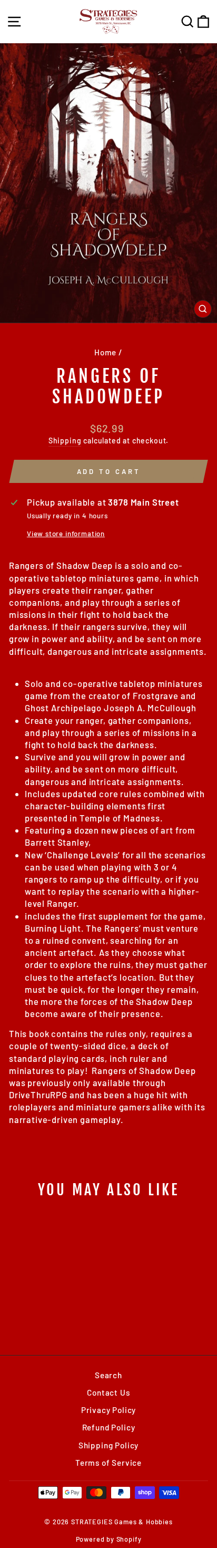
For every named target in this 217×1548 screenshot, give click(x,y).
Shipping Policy (108, 1445)
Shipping (65, 440)
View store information (66, 533)
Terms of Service (108, 1462)
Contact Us (108, 1392)
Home (105, 352)
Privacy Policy (108, 1410)
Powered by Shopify (109, 1539)
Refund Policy (108, 1427)
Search (108, 1375)
